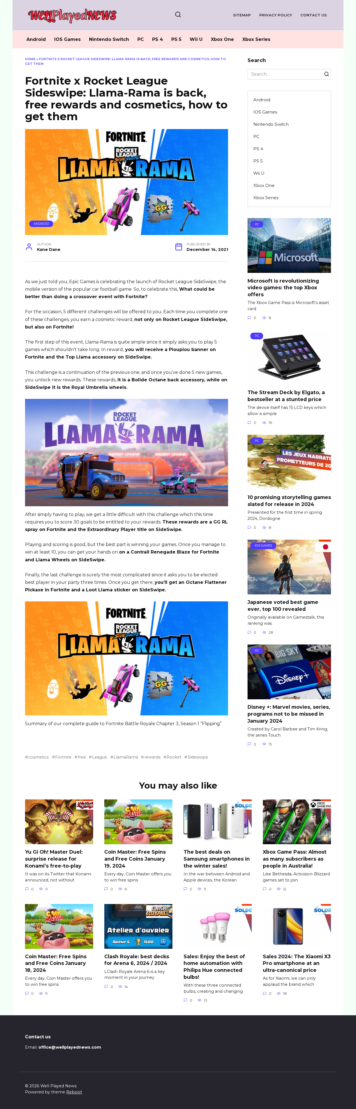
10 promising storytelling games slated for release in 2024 (289, 500)
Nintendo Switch (109, 39)
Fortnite (63, 757)
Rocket (174, 757)
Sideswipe (198, 757)
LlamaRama (125, 757)
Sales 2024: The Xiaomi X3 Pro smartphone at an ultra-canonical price (297, 963)
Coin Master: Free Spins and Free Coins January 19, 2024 (135, 858)
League (99, 757)
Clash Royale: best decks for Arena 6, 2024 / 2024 (136, 960)
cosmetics (38, 757)
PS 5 (176, 39)
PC (140, 39)
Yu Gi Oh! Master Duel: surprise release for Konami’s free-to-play (54, 858)
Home (30, 59)
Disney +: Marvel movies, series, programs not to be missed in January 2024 (289, 713)
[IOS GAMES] (289, 591)
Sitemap (242, 15)
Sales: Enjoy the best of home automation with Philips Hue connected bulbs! (214, 967)
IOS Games (67, 39)
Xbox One (222, 39)
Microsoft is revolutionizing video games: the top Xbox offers (283, 287)
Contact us (313, 15)
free (82, 757)
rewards (152, 757)
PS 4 (157, 39)
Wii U (196, 39)
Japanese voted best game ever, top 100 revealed (283, 605)
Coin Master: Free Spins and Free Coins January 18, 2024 (55, 963)
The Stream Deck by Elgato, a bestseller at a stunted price (286, 395)
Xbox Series (256, 39)
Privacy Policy (275, 15)
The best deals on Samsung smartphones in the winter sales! (217, 858)
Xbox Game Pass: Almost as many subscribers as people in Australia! (295, 858)
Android (36, 39)
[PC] (289, 269)
